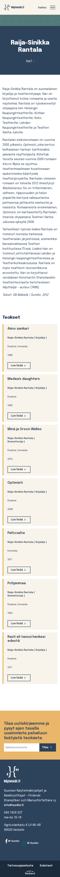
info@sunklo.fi (14, 805)
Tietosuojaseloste (20, 865)
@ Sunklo (14, 841)
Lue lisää (17, 365)
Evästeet (46, 865)
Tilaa (45, 747)
